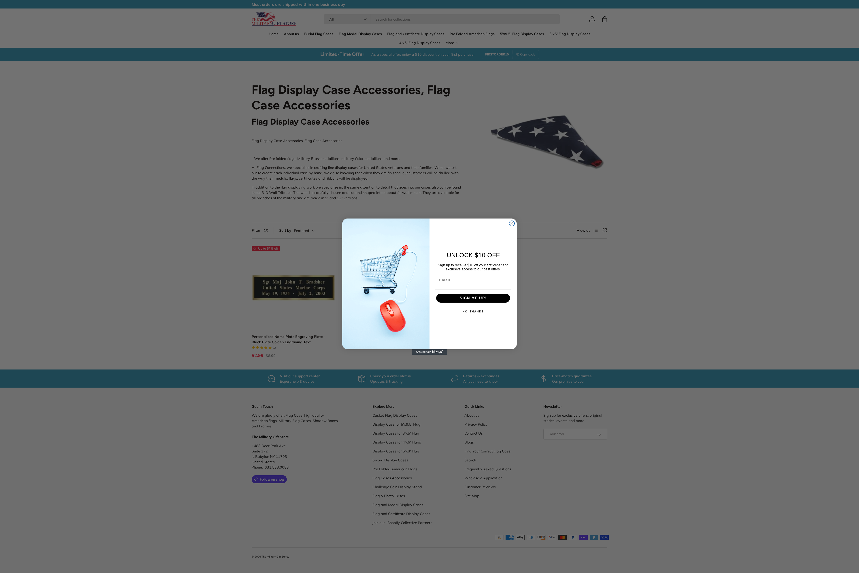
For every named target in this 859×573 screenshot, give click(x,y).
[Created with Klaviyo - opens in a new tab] (429, 352)
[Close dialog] (512, 223)
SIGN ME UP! (473, 298)
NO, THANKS (473, 311)
